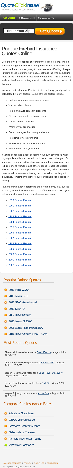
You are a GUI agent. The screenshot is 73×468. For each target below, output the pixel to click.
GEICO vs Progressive (22, 419)
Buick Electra (44, 352)
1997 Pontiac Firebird (20, 238)
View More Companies (21, 445)
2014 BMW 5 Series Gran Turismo (28, 334)
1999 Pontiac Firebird (20, 249)
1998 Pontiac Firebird (20, 243)
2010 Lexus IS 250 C (20, 321)
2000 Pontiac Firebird (20, 254)
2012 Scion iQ (16, 308)
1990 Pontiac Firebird (20, 200)
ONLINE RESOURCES (12, 463)
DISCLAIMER (39, 463)
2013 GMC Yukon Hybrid (23, 302)
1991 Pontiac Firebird (20, 205)
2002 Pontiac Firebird (20, 265)
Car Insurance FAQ (46, 18)
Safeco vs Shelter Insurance (24, 426)
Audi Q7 (45, 383)
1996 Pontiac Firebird (20, 232)
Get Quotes (9, 18)
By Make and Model (27, 18)
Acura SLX (43, 393)
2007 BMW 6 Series (20, 315)
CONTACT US (52, 463)
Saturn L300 (47, 362)
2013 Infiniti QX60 (18, 289)
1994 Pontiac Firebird (20, 221)
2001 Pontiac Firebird (20, 259)
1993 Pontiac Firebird (20, 216)
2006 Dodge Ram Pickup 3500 (26, 327)
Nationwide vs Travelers (22, 432)
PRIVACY (27, 463)
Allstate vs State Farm (21, 413)
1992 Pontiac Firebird (20, 211)
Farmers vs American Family (25, 438)
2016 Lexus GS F (18, 296)
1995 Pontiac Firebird (20, 227)
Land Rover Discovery (50, 372)
